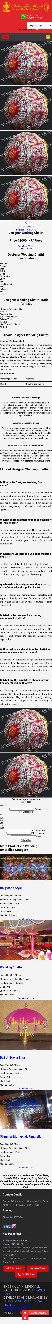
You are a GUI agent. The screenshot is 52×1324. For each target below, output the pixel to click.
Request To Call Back (26, 230)
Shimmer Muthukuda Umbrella (20, 1136)
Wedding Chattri (11, 967)
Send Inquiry (28, 226)
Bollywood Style (11, 888)
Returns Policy (15, 1308)
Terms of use (27, 1305)
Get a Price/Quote (26, 246)
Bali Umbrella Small (13, 1057)
